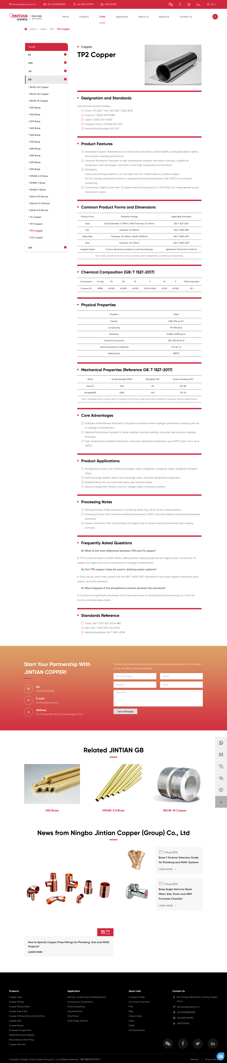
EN (29, 54)
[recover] (220, 1056)
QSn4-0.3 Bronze (39, 196)
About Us (143, 16)
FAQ (131, 1006)
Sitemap (194, 1059)
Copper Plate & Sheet (19, 1006)
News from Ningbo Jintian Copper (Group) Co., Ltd (113, 833)
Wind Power (73, 1016)
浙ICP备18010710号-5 (90, 1059)
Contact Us (186, 16)
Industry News (135, 1016)
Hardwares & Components (80, 1002)
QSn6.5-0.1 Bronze (40, 203)
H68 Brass (35, 135)
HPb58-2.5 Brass (39, 176)
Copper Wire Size (17, 1044)
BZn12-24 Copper (39, 87)
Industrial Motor (75, 1011)
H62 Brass (35, 114)
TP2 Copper (63, 29)
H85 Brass (35, 155)
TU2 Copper (36, 237)
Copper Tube (15, 997)
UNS (30, 63)
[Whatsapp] (221, 743)
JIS (30, 71)
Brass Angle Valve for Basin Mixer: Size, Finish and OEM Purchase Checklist (175, 894)
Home (65, 16)
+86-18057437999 (85, 4)
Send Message (125, 711)
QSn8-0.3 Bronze (39, 210)
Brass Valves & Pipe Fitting (21, 1039)
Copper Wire (15, 1020)
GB (51, 29)
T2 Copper (35, 217)
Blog (131, 1011)
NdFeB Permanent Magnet (21, 1035)
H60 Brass (35, 107)
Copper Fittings (16, 1002)
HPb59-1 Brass (37, 182)
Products (84, 16)
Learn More (37, 952)
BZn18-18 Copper (39, 100)
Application (122, 16)
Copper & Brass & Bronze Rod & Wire (27, 1016)
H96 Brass (35, 169)
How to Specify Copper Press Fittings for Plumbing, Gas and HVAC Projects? (69, 944)
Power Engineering (76, 1006)
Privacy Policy (211, 1059)
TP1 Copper (36, 223)
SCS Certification (137, 1030)
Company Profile (137, 997)
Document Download (139, 1002)
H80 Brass (35, 148)
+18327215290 (110, 4)
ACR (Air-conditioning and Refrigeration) (87, 997)
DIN (30, 247)
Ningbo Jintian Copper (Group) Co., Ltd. (40, 1059)
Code (102, 16)
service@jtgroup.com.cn (24, 4)
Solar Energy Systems (78, 1020)
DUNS (131, 1025)
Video (131, 1020)
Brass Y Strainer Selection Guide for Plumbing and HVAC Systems (179, 860)
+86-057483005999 (56, 4)
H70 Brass (35, 141)
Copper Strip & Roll (18, 1011)
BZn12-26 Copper (39, 94)
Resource (164, 16)
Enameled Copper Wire (20, 1030)
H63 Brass (35, 121)
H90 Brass (35, 162)
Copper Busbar (16, 1025)
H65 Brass (35, 128)
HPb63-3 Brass (38, 189)
